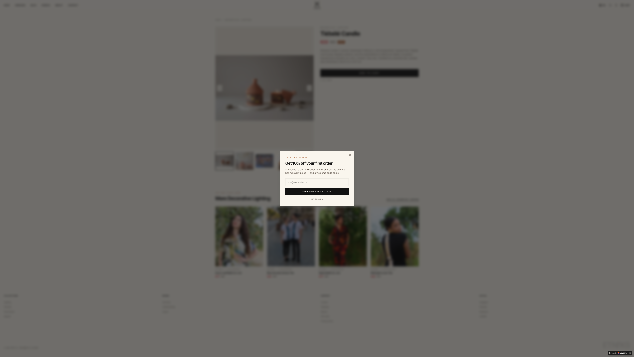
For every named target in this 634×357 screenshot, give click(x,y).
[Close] (350, 155)
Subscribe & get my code (317, 191)
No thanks (317, 199)
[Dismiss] (630, 353)
